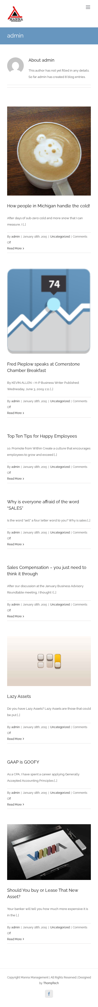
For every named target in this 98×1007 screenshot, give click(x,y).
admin (15, 236)
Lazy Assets (19, 696)
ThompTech (51, 983)
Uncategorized (60, 236)
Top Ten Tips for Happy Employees (42, 436)
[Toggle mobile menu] (88, 7)
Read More (14, 248)
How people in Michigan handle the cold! (48, 205)
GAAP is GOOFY (23, 762)
